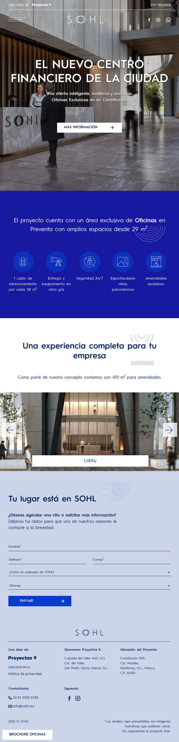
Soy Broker (161, 5)
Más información (81, 127)
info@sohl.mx (23, 706)
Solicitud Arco (19, 667)
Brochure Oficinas (27, 734)
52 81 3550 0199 (25, 697)
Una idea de (19, 5)
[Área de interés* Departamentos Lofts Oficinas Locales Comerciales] (89, 588)
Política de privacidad (25, 673)
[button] (9, 430)
